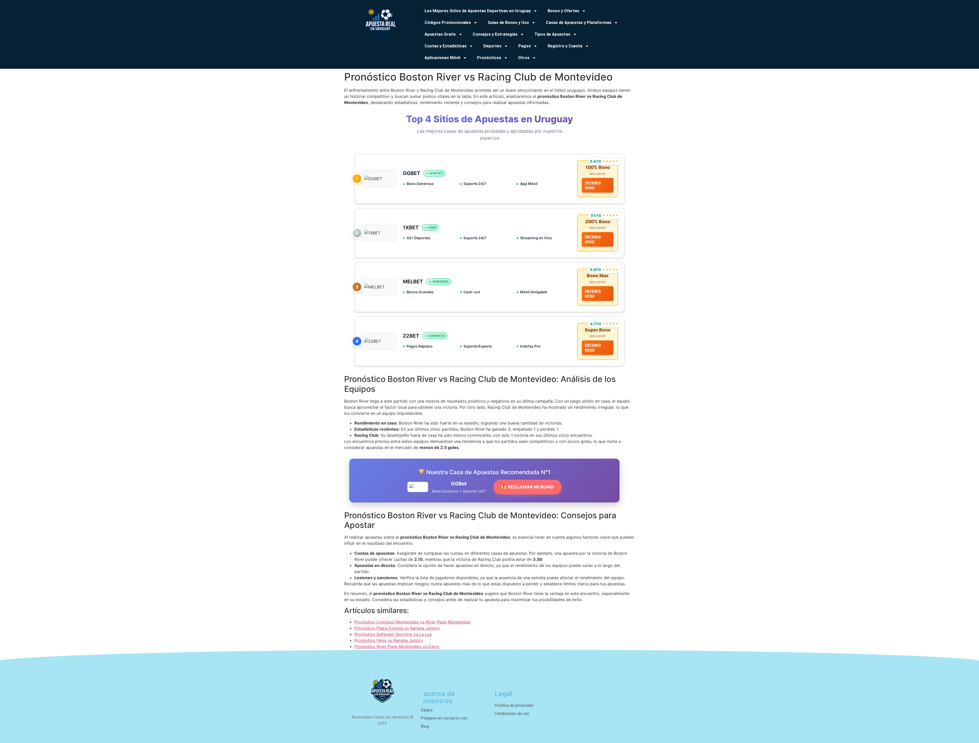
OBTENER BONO (593, 185)
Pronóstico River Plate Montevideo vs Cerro (396, 646)
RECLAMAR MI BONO (530, 486)
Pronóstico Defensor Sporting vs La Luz (393, 634)
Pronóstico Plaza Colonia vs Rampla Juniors (397, 628)
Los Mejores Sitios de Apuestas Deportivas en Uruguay (477, 10)
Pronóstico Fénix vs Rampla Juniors (388, 640)
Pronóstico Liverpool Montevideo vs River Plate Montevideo (412, 622)
